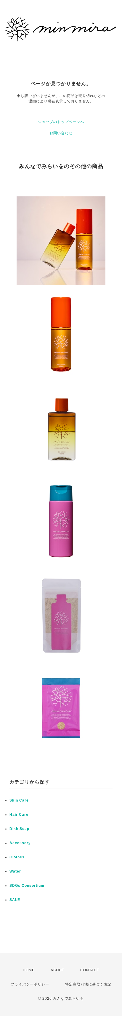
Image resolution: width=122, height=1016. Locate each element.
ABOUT (57, 970)
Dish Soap (19, 829)
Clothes (17, 857)
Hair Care (18, 815)
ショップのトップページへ (61, 122)
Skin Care (19, 800)
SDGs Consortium (26, 885)
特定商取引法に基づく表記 (88, 984)
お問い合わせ (61, 133)
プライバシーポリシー (30, 984)
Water (15, 871)
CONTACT (89, 970)
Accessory (20, 843)
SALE (14, 900)
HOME (29, 970)
